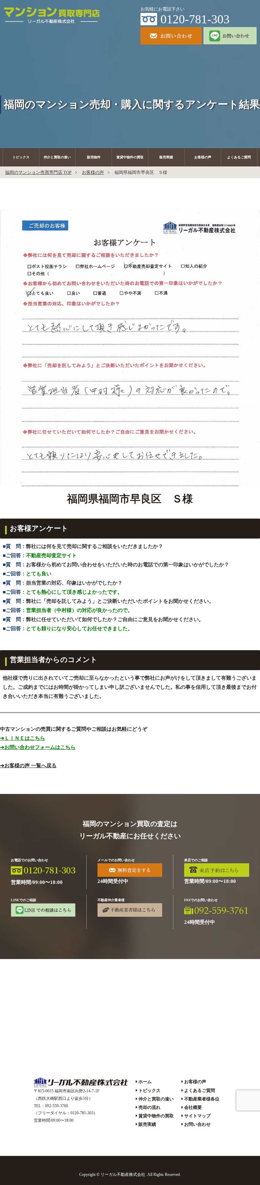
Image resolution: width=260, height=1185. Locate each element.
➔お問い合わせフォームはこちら (37, 747)
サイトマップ (197, 1115)
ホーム (145, 1081)
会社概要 (193, 1107)
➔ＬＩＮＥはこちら (22, 738)
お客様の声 (202, 157)
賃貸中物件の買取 (130, 157)
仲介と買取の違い (57, 157)
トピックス (21, 157)
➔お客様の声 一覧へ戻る (28, 765)
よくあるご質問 (239, 157)
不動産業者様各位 (201, 1098)
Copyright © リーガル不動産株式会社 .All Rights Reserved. (130, 1174)
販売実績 (166, 157)
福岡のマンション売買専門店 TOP (38, 172)
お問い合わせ (197, 1124)
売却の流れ (149, 1107)
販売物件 (94, 157)
